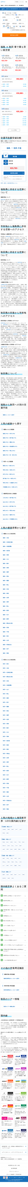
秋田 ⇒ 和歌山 (6, 753)
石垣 (12, 878)
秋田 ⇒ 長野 (6, 762)
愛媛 (15, 865)
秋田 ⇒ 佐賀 (6, 719)
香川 (11, 865)
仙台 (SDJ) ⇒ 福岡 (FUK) (9, 514)
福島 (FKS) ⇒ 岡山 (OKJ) (9, 450)
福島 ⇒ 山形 (6, 640)
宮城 (4, 833)
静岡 (15, 849)
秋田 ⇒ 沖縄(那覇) (7, 685)
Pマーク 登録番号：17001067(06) (14, 1174)
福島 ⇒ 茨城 (6, 627)
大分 (19, 874)
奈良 (19, 858)
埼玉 (15, 842)
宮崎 (23, 874)
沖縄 (9, 878)
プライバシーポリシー (14, 1171)
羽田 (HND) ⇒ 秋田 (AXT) (9, 470)
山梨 (4, 849)
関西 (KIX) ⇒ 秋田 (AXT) (9, 465)
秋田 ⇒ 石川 (6, 774)
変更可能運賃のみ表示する (19, 30)
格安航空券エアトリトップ (6, 1157)
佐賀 (7, 874)
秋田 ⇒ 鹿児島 (6, 740)
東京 (23, 842)
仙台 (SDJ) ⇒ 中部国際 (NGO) (10, 519)
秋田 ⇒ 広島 (6, 681)
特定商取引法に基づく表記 (14, 1165)
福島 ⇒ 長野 (6, 601)
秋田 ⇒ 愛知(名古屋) (8, 676)
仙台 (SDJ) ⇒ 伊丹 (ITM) (9, 502)
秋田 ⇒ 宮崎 (6, 736)
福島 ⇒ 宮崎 (6, 555)
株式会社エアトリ (8, 1179)
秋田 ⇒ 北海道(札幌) (8, 672)
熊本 (15, 874)
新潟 (9, 845)
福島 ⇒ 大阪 (6, 537)
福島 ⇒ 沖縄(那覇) (7, 546)
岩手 (16, 829)
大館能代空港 (4, 284)
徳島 (7, 865)
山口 (4, 865)
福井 (20, 845)
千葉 (19, 842)
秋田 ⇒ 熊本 (6, 728)
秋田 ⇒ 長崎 (6, 723)
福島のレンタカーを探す (8, 414)
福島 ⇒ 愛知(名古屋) (8, 623)
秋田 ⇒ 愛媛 (6, 706)
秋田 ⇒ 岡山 (6, 693)
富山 (12, 845)
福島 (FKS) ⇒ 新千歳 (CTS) (9, 437)
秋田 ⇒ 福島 (6, 792)
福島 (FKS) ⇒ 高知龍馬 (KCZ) (10, 446)
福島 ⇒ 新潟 (6, 610)
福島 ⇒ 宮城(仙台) (7, 644)
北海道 (4, 829)
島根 (12, 862)
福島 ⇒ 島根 (6, 593)
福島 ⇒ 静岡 (6, 619)
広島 (20, 862)
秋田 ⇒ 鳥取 (6, 749)
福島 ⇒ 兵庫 (6, 597)
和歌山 (4, 862)
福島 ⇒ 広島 (6, 589)
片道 (10, 13)
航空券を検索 (14, 173)
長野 (7, 849)
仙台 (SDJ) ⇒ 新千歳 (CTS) (9, 506)
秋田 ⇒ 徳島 (6, 698)
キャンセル (21, 1)
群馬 (11, 842)
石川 (16, 845)
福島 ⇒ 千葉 (6, 631)
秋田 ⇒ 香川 (6, 702)
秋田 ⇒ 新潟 (6, 770)
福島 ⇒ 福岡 (6, 572)
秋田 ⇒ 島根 (6, 745)
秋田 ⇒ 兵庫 (6, 757)
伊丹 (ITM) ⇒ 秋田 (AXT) (9, 474)
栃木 (7, 842)
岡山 (16, 862)
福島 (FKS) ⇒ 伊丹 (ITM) (9, 433)
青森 (9, 829)
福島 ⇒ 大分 (6, 559)
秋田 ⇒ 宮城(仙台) (7, 800)
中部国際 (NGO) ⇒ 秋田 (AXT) (10, 487)
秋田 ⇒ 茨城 (6, 783)
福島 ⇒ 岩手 (6, 648)
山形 (20, 829)
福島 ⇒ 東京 (6, 636)
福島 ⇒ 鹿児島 (6, 550)
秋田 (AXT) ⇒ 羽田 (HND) (9, 510)
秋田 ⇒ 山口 (6, 689)
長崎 (11, 874)
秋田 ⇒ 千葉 (6, 787)
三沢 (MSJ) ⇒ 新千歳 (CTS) (9, 497)
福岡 (4, 874)
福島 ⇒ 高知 (6, 576)
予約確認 (16, 1)
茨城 (4, 842)
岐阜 (11, 849)
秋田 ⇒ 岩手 (6, 804)
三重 (23, 849)
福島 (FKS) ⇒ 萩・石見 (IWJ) (10, 455)
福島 (2, 141)
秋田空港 (11, 163)
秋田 (6, 141)
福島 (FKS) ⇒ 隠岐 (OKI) (9, 442)
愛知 (19, 849)
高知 (19, 865)
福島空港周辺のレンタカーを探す (11, 978)
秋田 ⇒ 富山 (6, 766)
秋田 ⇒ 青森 (6, 809)
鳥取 (9, 862)
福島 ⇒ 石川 (6, 614)
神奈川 (4, 845)
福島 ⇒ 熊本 (6, 563)
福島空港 (11, 161)
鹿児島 (4, 878)
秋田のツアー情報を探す (9, 1006)
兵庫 (15, 858)
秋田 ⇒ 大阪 (6, 668)
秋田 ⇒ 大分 (6, 732)
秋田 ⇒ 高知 (6, 710)
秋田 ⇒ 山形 (6, 796)
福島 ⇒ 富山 (6, 606)
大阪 (11, 858)
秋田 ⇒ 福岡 (6, 715)
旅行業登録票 (14, 1168)
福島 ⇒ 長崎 (6, 567)
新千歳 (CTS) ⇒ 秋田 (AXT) (9, 478)
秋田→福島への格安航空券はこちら (9, 183)
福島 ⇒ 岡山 (6, 584)
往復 (5, 13)
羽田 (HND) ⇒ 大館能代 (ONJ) (10, 482)
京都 (7, 858)
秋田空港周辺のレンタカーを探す (11, 990)
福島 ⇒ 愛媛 (6, 580)
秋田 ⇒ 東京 (6, 663)
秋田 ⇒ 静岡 (6, 779)
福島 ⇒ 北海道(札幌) (8, 542)
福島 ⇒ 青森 (6, 653)
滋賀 (4, 858)
